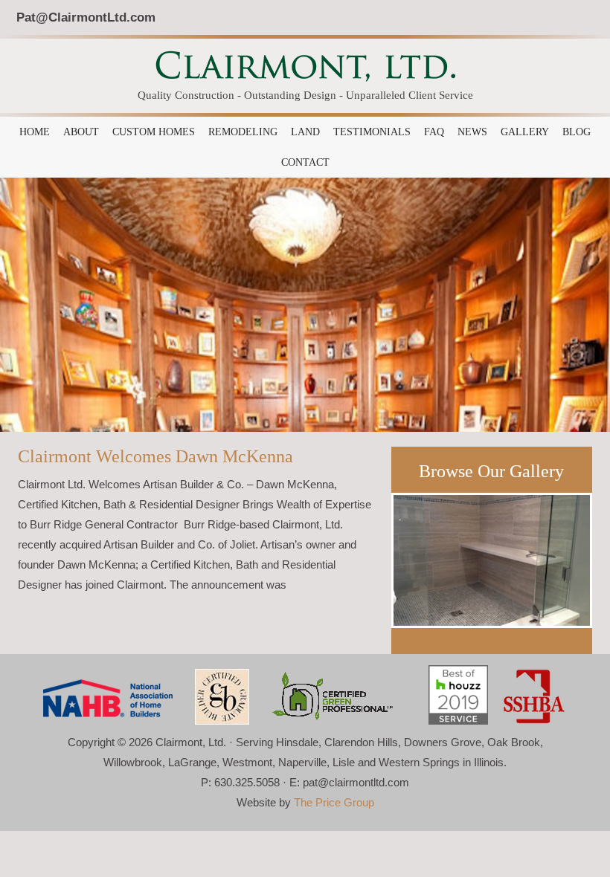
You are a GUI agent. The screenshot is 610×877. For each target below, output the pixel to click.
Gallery (525, 131)
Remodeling (242, 131)
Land (305, 131)
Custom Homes (153, 131)
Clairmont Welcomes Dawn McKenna (155, 456)
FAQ (434, 131)
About (81, 131)
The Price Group (334, 802)
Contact (305, 162)
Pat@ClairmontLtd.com (85, 17)
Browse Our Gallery (491, 471)
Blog (576, 131)
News (472, 131)
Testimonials (372, 131)
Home (34, 131)
